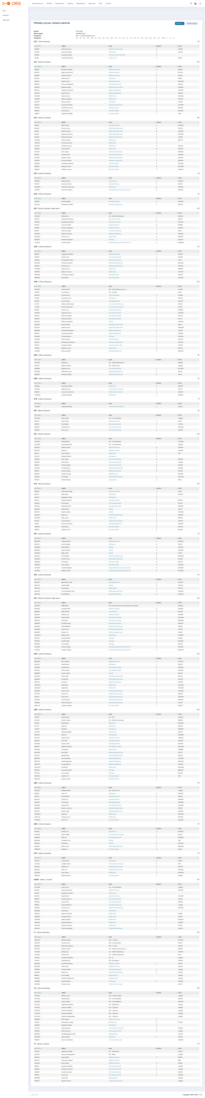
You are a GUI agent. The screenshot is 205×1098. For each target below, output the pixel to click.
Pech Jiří (64, 837)
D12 (81, 38)
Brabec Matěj (65, 585)
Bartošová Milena (67, 316)
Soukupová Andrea (67, 333)
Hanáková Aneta (67, 184)
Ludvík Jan (65, 694)
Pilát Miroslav (66, 664)
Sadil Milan (65, 749)
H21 (138, 38)
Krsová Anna (65, 111)
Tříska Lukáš (65, 565)
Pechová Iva (65, 310)
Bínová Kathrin (66, 324)
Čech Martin (65, 462)
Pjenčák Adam (66, 550)
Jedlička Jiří (65, 776)
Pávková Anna (66, 93)
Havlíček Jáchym (67, 1072)
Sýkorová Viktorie (67, 52)
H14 (127, 38)
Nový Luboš (65, 697)
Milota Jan (65, 972)
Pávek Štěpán (66, 594)
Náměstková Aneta (67, 204)
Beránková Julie (66, 166)
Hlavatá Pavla (66, 295)
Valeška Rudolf (66, 864)
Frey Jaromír (65, 872)
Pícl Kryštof (65, 562)
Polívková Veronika (67, 1069)
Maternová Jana (66, 169)
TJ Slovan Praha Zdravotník (117, 55)
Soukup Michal (66, 764)
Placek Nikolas (66, 468)
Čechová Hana (66, 1031)
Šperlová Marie (66, 919)
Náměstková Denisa (68, 219)
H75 (158, 38)
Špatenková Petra (67, 1025)
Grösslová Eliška (66, 160)
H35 (142, 38)
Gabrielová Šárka (67, 395)
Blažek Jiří (64, 849)
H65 (154, 38)
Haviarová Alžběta (67, 928)
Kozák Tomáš (66, 700)
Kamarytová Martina (68, 330)
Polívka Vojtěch (66, 465)
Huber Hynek (65, 1057)
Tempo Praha (113, 58)
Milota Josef (65, 846)
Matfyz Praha (113, 588)
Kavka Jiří (64, 820)
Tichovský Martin (67, 770)
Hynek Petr (65, 767)
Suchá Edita (65, 902)
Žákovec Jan (65, 614)
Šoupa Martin (65, 617)
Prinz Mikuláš (65, 556)
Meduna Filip (65, 635)
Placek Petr (65, 679)
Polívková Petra (66, 969)
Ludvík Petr (65, 477)
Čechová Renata (67, 905)
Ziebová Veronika (67, 234)
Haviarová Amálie (67, 105)
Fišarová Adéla (66, 201)
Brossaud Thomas (67, 524)
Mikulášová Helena (67, 239)
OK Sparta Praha (114, 339)
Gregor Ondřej (66, 447)
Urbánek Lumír (66, 817)
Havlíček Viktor (66, 609)
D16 (88, 38)
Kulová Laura (65, 236)
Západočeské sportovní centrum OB (119, 190)
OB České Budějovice (115, 351)
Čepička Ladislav (67, 746)
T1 (167, 38)
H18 (135, 38)
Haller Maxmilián (67, 500)
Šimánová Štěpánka (67, 84)
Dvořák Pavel (65, 667)
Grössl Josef (65, 691)
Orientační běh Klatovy (115, 105)
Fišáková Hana (66, 327)
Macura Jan (65, 629)
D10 (77, 38)
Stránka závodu (192, 23)
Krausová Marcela (67, 307)
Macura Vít (65, 632)
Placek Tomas (66, 559)
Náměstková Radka (67, 222)
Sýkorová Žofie (66, 102)
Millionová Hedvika (67, 321)
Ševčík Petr (65, 685)
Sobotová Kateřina (67, 190)
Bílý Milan (64, 729)
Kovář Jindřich (66, 673)
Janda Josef (65, 861)
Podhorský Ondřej (67, 491)
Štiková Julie (65, 125)
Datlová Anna (66, 78)
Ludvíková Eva (66, 155)
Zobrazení (179, 23)
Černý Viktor (65, 527)
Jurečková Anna (66, 916)
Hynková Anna (66, 96)
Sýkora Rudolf (66, 1037)
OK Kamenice (113, 181)
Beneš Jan (65, 515)
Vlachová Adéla (66, 225)
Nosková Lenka (66, 981)
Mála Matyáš (65, 547)
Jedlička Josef (66, 529)
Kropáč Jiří (65, 799)
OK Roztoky (112, 52)
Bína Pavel (65, 752)
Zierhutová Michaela (68, 304)
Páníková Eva (66, 266)
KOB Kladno (112, 78)
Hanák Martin (66, 796)
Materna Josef (66, 570)
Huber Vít (64, 450)
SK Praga (111, 239)
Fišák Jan (64, 870)
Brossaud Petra (66, 351)
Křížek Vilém (65, 509)
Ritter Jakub (65, 518)
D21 (95, 38)
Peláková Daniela (67, 137)
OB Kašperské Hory (114, 301)
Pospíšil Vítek (65, 641)
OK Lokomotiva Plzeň (115, 84)
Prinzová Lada (66, 128)
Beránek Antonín (66, 506)
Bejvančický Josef (67, 582)
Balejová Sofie (66, 181)
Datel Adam (65, 494)
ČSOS (200, 1095)
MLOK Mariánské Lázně (116, 49)
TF (173, 38)
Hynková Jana (66, 269)
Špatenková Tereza (67, 893)
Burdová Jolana (66, 158)
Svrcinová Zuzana (67, 143)
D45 (103, 38)
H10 (120, 38)
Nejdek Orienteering (115, 90)
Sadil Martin (65, 588)
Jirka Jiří (64, 793)
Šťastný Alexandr (67, 922)
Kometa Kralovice (114, 81)
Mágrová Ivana (66, 389)
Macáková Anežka (67, 69)
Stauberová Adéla (67, 1066)
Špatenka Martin (66, 456)
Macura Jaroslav (67, 808)
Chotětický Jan (66, 840)
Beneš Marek (65, 755)
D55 (107, 38)
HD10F (163, 38)
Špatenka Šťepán (67, 732)
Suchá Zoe (65, 1075)
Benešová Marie (66, 87)
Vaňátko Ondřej (66, 650)
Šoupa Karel (65, 805)
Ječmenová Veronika (68, 187)
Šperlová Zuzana (67, 272)
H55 (150, 38)
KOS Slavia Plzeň (114, 108)
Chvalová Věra (66, 242)
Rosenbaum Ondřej (67, 1022)
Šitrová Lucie (65, 257)
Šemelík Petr (65, 723)
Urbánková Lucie (66, 146)
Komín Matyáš (66, 544)
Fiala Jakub (65, 459)
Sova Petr (64, 741)
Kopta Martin (65, 896)
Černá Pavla (65, 278)
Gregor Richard (66, 541)
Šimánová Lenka (66, 319)
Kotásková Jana (66, 298)
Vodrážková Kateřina (68, 275)
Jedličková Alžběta (67, 113)
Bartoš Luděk (65, 811)
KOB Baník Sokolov (114, 69)
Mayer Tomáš (66, 744)
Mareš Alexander (67, 761)
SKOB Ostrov (112, 96)
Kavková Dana (66, 339)
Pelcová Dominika (67, 890)
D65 (112, 38)
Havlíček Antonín (67, 899)
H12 (123, 38)
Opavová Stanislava (68, 392)
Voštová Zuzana (66, 75)
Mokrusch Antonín (67, 913)
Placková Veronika (67, 263)
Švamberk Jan (66, 427)
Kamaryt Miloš (66, 758)
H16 (131, 38)
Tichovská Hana (66, 336)
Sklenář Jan (65, 867)
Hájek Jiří (64, 814)
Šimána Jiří (65, 430)
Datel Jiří (64, 726)
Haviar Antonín (66, 521)
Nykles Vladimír (66, 875)
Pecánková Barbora (67, 58)
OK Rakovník (112, 298)
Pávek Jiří (64, 682)
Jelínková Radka (67, 374)
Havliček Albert (66, 638)
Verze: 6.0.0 (34, 1095)
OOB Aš (111, 321)
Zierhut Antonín (66, 1028)
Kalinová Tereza (66, 231)
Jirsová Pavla (66, 301)
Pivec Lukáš (65, 676)
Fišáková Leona (66, 131)
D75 (116, 38)
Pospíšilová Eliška (67, 55)
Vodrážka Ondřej (67, 705)
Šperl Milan (65, 688)
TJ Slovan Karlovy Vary (115, 345)
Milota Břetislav (66, 626)
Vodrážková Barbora (68, 163)
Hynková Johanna (67, 925)
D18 (92, 38)
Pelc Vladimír (65, 661)
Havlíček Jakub (66, 623)
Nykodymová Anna (67, 134)
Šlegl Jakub (65, 553)
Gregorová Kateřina (67, 254)
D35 (99, 38)
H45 (146, 38)
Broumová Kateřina (67, 1040)
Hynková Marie (66, 140)
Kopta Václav (66, 738)
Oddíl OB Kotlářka (114, 295)
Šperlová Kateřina (67, 99)
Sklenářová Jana (67, 371)
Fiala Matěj (65, 424)
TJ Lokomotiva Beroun (115, 231)
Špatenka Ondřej (67, 497)
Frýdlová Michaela (67, 963)
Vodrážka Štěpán (67, 568)
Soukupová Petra (67, 345)
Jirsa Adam (65, 802)
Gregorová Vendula (67, 90)
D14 (84, 38)
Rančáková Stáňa (67, 386)
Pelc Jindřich (65, 1063)
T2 (170, 38)
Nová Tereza (65, 152)
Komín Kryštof (66, 453)
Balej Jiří (64, 735)
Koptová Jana (66, 81)
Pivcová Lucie (66, 908)
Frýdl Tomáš (65, 421)
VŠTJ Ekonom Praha (114, 219)
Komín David (65, 773)
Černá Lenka (65, 1019)
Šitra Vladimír (66, 670)
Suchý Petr (65, 620)
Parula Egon (65, 503)
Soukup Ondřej (66, 471)
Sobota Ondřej (66, 647)
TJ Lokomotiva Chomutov (116, 304)
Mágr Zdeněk (66, 834)
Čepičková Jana (66, 313)
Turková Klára (66, 149)
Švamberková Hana (67, 260)
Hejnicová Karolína (67, 72)
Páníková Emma (66, 49)
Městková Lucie (66, 348)
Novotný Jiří (65, 831)
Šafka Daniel (65, 611)
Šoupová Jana (66, 368)
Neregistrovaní (113, 474)
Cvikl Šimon (65, 911)
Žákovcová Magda (67, 228)
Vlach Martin (65, 644)
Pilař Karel (64, 843)
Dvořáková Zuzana (67, 108)
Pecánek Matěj (66, 480)
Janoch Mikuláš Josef (68, 591)
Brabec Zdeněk (66, 512)
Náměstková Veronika (68, 342)
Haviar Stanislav (66, 702)
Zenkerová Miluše (67, 406)
